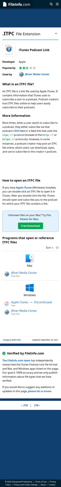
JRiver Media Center (37, 74)
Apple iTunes (24, 187)
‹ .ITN (24, 405)
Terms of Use (41, 481)
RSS (16, 131)
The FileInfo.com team (16, 360)
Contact (52, 484)
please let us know (39, 391)
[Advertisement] (30, 18)
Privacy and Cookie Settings (26, 484)
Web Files (16, 340)
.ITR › (37, 405)
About (43, 484)
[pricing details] (57, 247)
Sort (48, 247)
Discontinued (43, 302)
